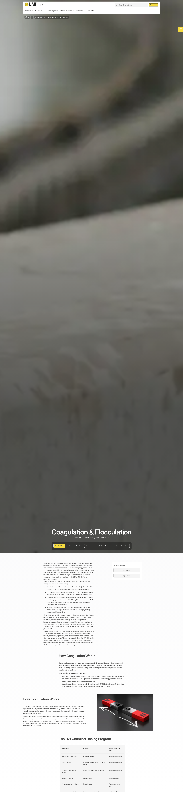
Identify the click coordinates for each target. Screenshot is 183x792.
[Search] (116, 5)
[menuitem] (29, 11)
